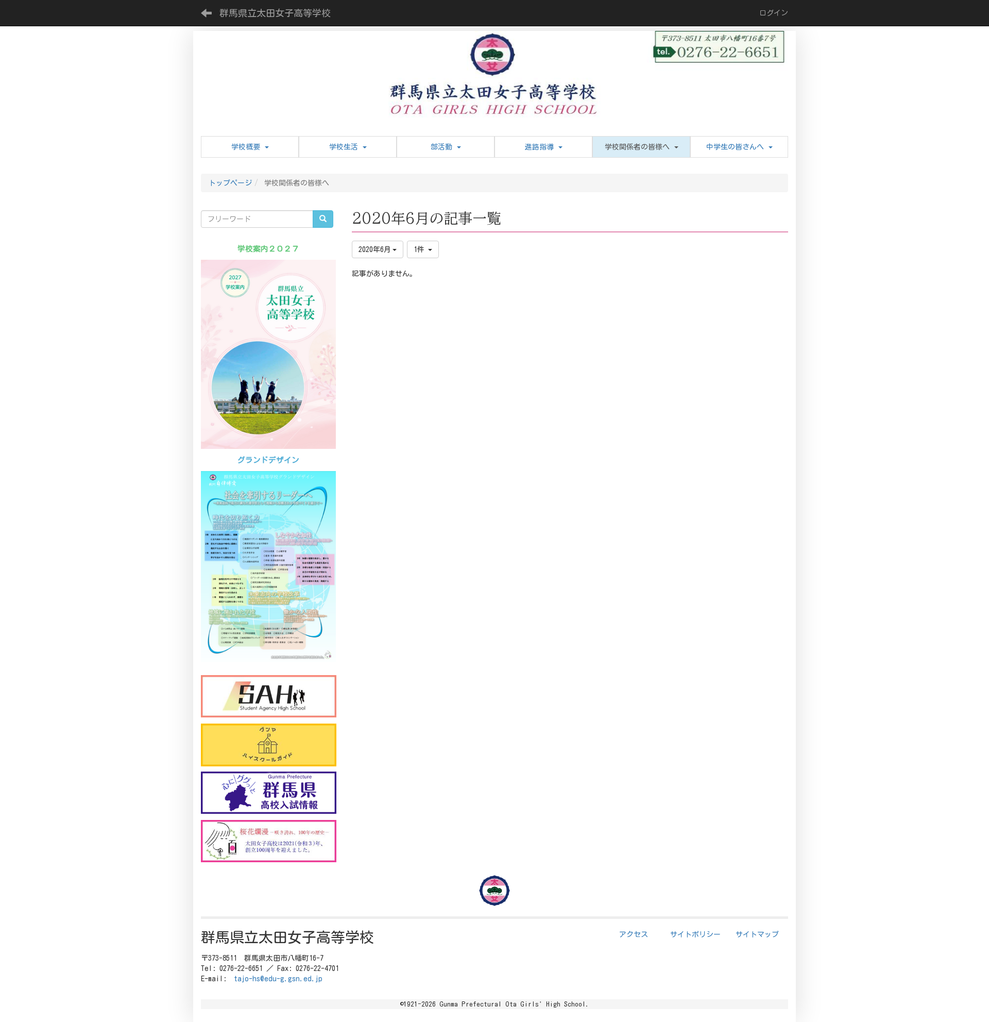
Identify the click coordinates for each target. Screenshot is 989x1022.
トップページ (230, 183)
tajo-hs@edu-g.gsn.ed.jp (278, 978)
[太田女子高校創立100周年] (268, 841)
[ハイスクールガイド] (268, 745)
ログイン (773, 12)
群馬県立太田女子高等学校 (275, 13)
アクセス (633, 934)
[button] (641, 147)
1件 (421, 249)
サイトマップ (757, 934)
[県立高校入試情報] (268, 793)
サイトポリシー (695, 934)
